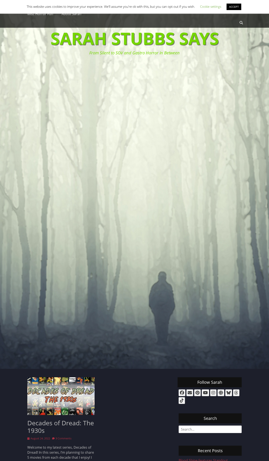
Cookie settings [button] (210, 6)
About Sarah (71, 14)
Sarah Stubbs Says (134, 38)
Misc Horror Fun (40, 14)
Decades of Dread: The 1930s (60, 427)
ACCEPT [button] (234, 7)
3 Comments (63, 438)
